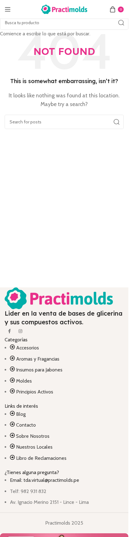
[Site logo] (64, 9)
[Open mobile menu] (8, 9)
